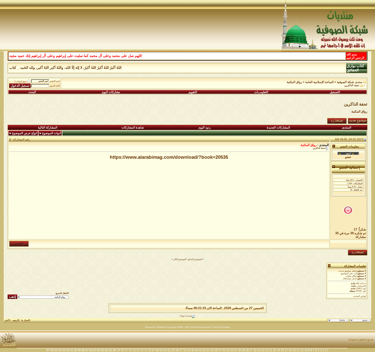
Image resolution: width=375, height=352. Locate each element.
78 (122, 350)
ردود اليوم (204, 127)
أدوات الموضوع (51, 133)
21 (270, 350)
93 (63, 350)
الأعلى (7, 320)
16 (290, 350)
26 (255, 350)
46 (192, 350)
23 (262, 350)
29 (243, 350)
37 (219, 350)
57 (180, 350)
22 (266, 350)
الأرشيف (15, 320)
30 (239, 350)
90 (75, 350)
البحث (32, 92)
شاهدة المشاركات (132, 127)
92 (67, 350)
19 (278, 350)
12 (302, 350)
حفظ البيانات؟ (20, 82)
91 (71, 350)
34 (231, 350)
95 (55, 350)
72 (141, 350)
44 (196, 350)
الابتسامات (361, 286)
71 (145, 350)
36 (223, 350)
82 (106, 350)
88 (83, 350)
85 (94, 350)
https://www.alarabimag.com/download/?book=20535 (169, 157)
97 (48, 350)
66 (157, 350)
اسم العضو (55, 81)
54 (184, 350)
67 (153, 350)
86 (91, 350)
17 (286, 350)
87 (87, 350)
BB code (360, 283)
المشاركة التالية (47, 127)
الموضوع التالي (179, 259)
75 (130, 350)
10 (305, 350)
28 (247, 350)
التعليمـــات (261, 92)
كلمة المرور (55, 86)
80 (114, 350)
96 (52, 350)
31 (235, 350)
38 (216, 350)
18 (282, 350)
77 (126, 350)
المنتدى (346, 127)
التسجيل (335, 92)
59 (173, 350)
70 (149, 350)
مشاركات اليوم (111, 92)
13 (298, 350)
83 (102, 350)
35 (227, 350)
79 (118, 350)
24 (259, 350)
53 (188, 350)
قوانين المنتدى (359, 296)
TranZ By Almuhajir (221, 327)
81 (110, 350)
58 (177, 350)
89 (79, 350)
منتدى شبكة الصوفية (349, 82)
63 (165, 350)
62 (169, 350)
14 (294, 350)
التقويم (192, 92)
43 (200, 350)
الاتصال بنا (25, 320)
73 (137, 350)
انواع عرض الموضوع (24, 133)
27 (251, 350)
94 (59, 350)
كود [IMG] (361, 288)
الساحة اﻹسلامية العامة (319, 82)
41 (208, 350)
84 (98, 350)
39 (212, 350)
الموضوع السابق (195, 259)
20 (274, 350)
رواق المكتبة (294, 82)
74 (134, 350)
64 (161, 350)
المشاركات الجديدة (278, 127)
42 (204, 350)
